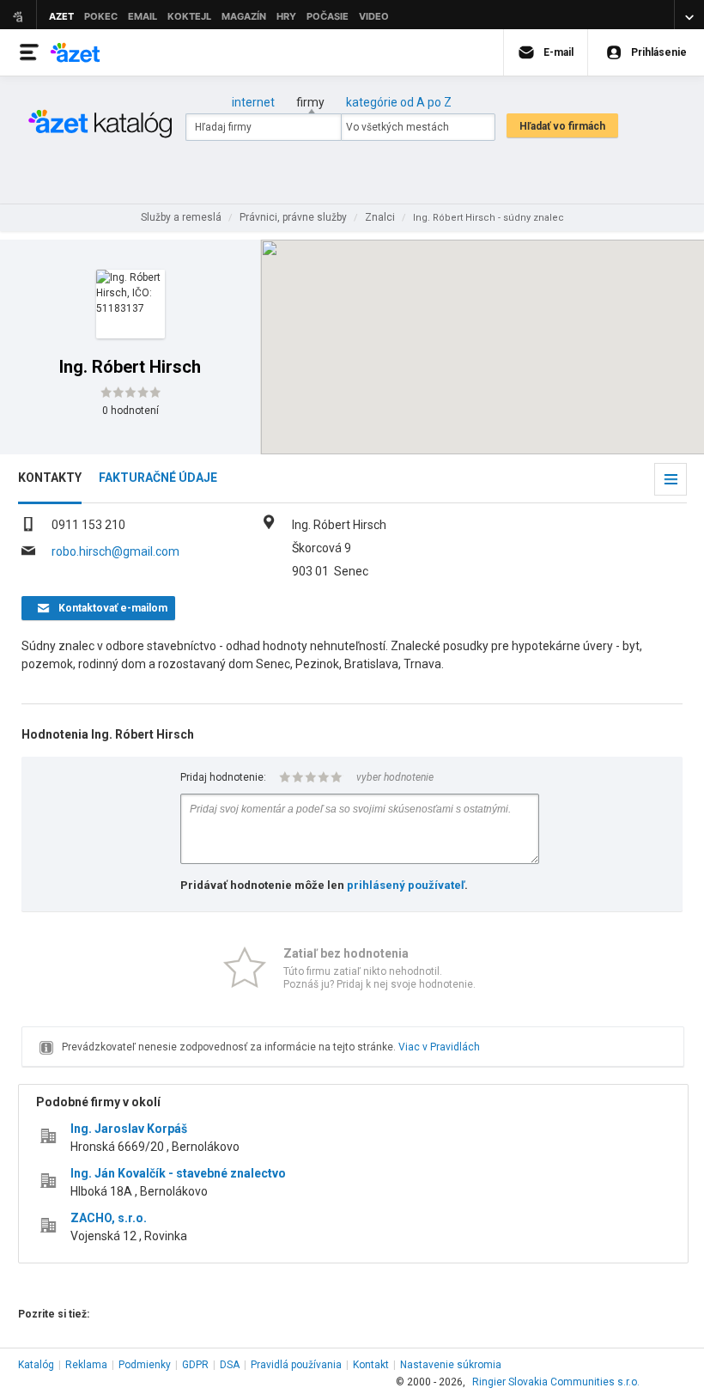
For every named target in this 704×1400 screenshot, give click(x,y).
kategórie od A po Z (399, 102)
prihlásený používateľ (405, 885)
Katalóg (36, 1365)
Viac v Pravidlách (439, 1047)
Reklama (86, 1365)
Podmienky (144, 1365)
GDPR (195, 1365)
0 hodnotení (130, 411)
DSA (230, 1365)
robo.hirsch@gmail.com (115, 551)
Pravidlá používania (296, 1365)
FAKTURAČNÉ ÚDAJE (158, 477)
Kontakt (371, 1365)
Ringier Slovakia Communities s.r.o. (556, 1382)
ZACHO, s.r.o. (108, 1218)
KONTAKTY (50, 477)
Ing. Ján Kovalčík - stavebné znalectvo (178, 1173)
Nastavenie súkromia (450, 1365)
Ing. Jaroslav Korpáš (128, 1128)
